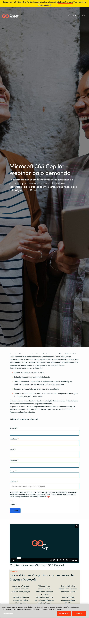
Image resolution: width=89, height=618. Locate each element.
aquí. (49, 496)
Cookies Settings (7, 613)
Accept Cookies (64, 613)
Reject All (79, 613)
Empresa (13, 460)
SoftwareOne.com (65, 2)
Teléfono (13, 481)
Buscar (73, 15)
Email (12, 449)
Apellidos (13, 439)
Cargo (12, 470)
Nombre (13, 428)
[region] (44, 611)
